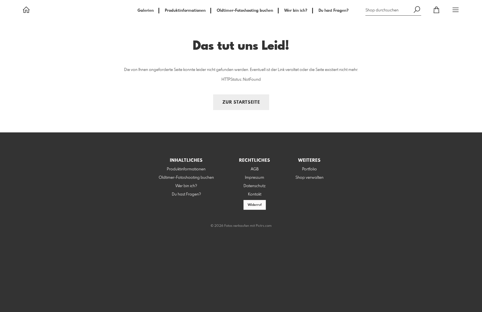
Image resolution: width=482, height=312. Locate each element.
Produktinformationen (185, 11)
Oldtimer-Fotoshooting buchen (245, 11)
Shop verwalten (309, 178)
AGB (255, 169)
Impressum (254, 178)
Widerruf (255, 205)
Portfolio (309, 169)
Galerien (146, 11)
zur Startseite (241, 102)
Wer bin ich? (295, 11)
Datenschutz (255, 186)
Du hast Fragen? (334, 11)
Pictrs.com (264, 226)
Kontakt (254, 194)
